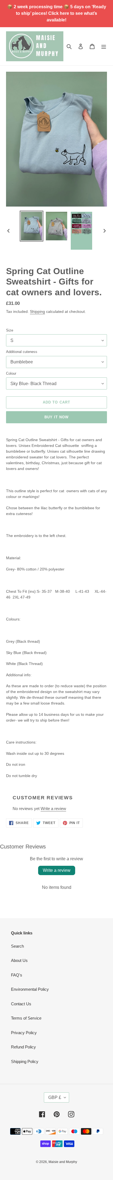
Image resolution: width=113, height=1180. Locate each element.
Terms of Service (26, 1018)
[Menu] (103, 46)
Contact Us (21, 1003)
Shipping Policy (24, 1061)
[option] (31, 226)
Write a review (53, 808)
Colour (11, 373)
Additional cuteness (21, 352)
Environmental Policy (30, 989)
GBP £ (54, 1097)
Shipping (37, 311)
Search (17, 946)
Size (9, 330)
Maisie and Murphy (63, 1162)
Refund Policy (23, 1047)
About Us (19, 960)
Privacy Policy (24, 1032)
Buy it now (56, 417)
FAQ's (16, 975)
